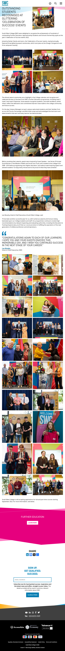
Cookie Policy (41, 642)
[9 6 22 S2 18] (17, 264)
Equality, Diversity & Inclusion (15, 642)
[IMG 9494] (48, 375)
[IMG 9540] (17, 458)
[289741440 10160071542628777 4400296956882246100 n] (48, 307)
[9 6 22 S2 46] (17, 285)
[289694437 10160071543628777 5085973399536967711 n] (17, 400)
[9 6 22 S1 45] (17, 485)
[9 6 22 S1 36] (48, 60)
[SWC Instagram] (33, 612)
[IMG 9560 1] (48, 427)
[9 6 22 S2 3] (48, 82)
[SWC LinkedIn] (30, 612)
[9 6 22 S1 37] (17, 307)
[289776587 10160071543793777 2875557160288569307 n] (48, 328)
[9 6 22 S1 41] (48, 458)
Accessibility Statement (31, 642)
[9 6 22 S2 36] (48, 264)
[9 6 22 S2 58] (17, 427)
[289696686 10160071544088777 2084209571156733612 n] (17, 328)
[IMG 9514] (48, 350)
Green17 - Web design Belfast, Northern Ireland (32, 647)
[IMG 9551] (17, 375)
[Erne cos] (17, 82)
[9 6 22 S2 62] (48, 400)
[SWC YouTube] (26, 612)
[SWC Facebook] (35, 612)
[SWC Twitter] (39, 612)
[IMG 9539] (17, 350)
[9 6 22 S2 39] (48, 485)
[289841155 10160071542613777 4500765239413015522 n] (17, 60)
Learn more (32, 523)
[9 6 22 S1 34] (48, 285)
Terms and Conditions (51, 642)
